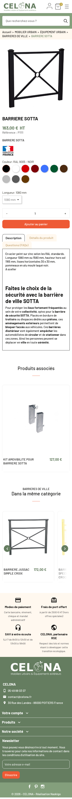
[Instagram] (42, 786)
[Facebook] (29, 786)
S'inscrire (11, 775)
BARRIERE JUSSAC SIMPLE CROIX (16, 571)
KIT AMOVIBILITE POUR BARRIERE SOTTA (18, 461)
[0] (58, 6)
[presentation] (7, 548)
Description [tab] (14, 238)
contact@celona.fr (20, 696)
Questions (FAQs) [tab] (17, 245)
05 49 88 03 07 (17, 690)
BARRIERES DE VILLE (15, 36)
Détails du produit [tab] (41, 238)
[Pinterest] (36, 786)
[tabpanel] (36, 298)
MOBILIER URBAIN (25, 32)
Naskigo (55, 794)
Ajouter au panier (36, 224)
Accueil (6, 32)
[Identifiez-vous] (49, 6)
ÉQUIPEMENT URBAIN (52, 32)
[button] (67, 6)
